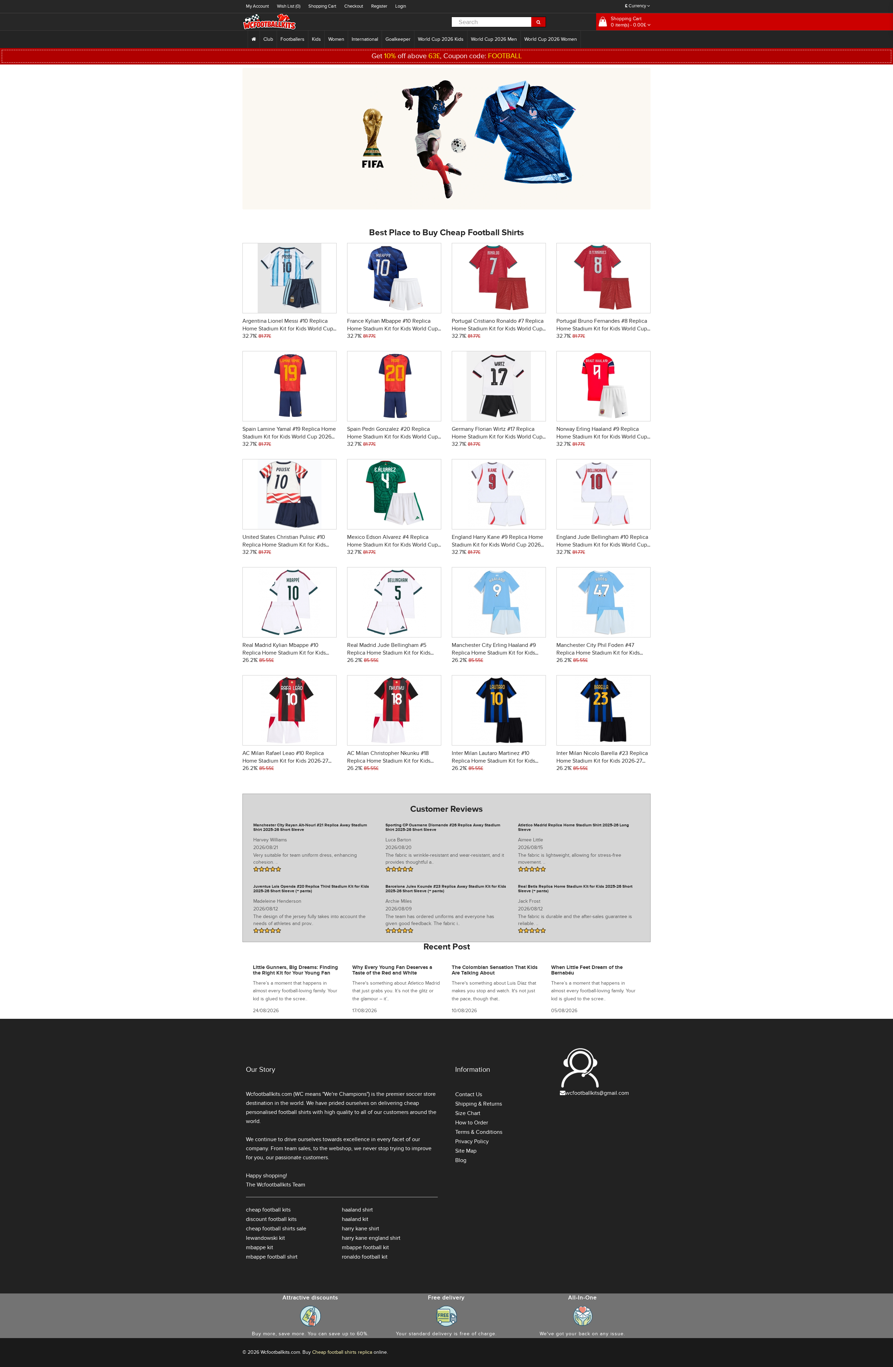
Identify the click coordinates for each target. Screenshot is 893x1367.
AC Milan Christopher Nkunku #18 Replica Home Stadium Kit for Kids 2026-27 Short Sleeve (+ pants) (388, 761)
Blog (460, 1160)
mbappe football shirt (272, 1256)
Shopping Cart (322, 6)
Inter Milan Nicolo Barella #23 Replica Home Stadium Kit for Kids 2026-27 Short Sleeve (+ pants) (602, 761)
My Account (257, 6)
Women (336, 39)
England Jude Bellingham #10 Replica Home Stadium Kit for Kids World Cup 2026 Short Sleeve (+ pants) (602, 545)
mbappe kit (259, 1247)
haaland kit (355, 1219)
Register (379, 6)
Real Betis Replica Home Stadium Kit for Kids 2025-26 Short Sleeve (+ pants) (575, 889)
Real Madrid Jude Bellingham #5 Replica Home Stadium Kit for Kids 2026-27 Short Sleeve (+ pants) (388, 653)
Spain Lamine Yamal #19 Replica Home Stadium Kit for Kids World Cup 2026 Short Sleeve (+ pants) (289, 437)
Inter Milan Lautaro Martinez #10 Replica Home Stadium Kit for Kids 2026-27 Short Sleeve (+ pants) (493, 761)
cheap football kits (268, 1209)
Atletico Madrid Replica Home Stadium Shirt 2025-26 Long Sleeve (573, 827)
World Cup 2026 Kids (441, 39)
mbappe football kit (365, 1247)
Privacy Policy (472, 1141)
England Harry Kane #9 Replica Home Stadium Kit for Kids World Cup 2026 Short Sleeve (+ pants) (497, 545)
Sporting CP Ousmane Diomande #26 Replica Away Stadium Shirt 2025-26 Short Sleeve (442, 827)
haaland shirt (357, 1209)
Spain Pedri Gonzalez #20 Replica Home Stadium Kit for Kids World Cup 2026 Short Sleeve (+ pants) (392, 437)
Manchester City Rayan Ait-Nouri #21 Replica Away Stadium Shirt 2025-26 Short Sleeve (310, 827)
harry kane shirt (360, 1228)
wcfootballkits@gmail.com (597, 1093)
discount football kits (271, 1219)
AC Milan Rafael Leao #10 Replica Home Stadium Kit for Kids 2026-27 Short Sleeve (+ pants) (285, 761)
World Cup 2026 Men (494, 39)
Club (268, 39)
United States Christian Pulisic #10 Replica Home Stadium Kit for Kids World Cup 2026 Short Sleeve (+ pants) (289, 545)
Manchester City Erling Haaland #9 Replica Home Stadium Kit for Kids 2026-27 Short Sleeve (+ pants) (494, 653)
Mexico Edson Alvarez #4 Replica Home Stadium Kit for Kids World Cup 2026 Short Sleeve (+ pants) (392, 545)
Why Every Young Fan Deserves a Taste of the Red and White (392, 970)
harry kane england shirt (371, 1238)
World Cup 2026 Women (550, 39)
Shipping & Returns (478, 1103)
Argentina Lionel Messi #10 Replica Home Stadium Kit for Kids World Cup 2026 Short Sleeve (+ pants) (287, 329)
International (365, 39)
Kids (316, 39)
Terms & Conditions (478, 1132)
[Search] (538, 22)
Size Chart (467, 1113)
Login (400, 6)
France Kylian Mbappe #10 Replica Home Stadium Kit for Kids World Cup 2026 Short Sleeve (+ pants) (392, 329)
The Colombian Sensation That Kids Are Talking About (495, 970)
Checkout (353, 6)
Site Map (465, 1150)
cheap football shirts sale (276, 1228)
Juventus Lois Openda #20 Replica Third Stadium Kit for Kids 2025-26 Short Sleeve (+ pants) (311, 889)
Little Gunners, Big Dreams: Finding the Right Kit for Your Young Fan (295, 970)
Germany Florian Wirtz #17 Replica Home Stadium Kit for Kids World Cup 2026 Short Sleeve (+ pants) (497, 437)
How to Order (471, 1122)
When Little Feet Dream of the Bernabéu (587, 970)
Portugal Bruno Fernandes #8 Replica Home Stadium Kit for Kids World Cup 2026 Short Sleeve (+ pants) (601, 329)
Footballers (292, 39)
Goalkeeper (398, 39)
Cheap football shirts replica (342, 1352)
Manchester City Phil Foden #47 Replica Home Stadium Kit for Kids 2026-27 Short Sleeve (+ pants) (598, 653)
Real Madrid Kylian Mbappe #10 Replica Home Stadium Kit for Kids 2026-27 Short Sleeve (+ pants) (284, 653)
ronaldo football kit (365, 1256)
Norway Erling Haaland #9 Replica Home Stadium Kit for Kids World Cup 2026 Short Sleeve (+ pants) (601, 437)
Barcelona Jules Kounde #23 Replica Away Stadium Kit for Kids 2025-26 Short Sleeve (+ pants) (445, 889)
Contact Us (468, 1094)
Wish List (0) (288, 6)
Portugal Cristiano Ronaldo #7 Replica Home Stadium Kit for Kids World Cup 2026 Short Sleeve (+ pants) (497, 329)
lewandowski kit (265, 1238)
